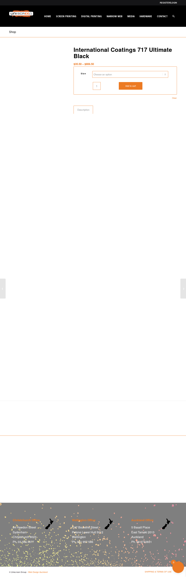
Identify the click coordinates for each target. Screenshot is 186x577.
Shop (12, 32)
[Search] (173, 16)
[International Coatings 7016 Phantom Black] (3, 289)
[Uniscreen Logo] (21, 20)
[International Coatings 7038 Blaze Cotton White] (183, 289)
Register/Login (168, 2)
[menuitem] (167, 3)
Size (83, 73)
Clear (174, 98)
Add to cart (130, 85)
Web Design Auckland (38, 571)
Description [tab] (83, 109)
